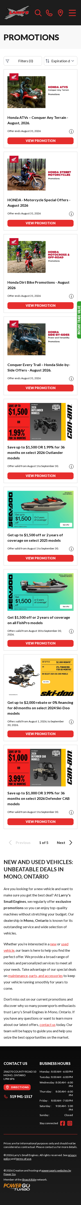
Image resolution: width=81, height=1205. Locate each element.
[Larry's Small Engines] (17, 12)
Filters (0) (25, 61)
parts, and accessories (46, 975)
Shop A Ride (29, 1179)
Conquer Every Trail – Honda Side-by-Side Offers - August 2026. (38, 367)
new (53, 944)
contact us (48, 1024)
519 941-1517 (21, 1096)
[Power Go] (40, 1187)
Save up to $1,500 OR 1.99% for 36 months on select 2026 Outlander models (36, 452)
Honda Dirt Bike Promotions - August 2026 (38, 285)
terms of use (23, 1158)
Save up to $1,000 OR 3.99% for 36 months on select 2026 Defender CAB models (38, 798)
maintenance (18, 975)
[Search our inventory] (38, 13)
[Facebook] (62, 1123)
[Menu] (72, 12)
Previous (23, 842)
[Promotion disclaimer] (71, 131)
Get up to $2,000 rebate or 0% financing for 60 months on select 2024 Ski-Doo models (40, 707)
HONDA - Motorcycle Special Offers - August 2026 (38, 202)
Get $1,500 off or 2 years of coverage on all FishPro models (38, 620)
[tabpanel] (56, 1093)
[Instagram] (69, 1123)
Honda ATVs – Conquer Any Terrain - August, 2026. (37, 120)
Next (61, 842)
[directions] (60, 13)
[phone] (49, 13)
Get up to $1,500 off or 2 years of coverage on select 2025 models (35, 537)
